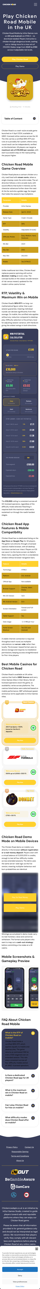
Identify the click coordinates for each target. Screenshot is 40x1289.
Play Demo (20, 66)
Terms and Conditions (20, 1156)
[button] (37, 1249)
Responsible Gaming (20, 1151)
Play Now (20, 740)
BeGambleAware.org (16, 493)
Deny (20, 1275)
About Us (20, 1160)
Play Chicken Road (20, 59)
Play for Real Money (20, 897)
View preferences (20, 1282)
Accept (20, 1269)
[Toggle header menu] (35, 4)
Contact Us (29, 1147)
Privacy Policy (20, 1286)
